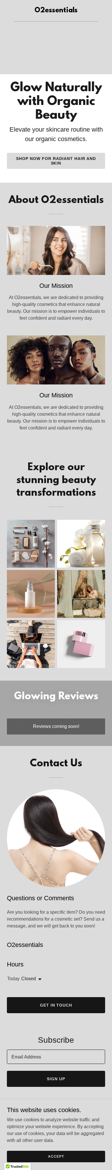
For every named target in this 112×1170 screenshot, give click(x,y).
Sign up (56, 1079)
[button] (38, 979)
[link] (56, 10)
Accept (56, 1156)
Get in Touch (56, 1005)
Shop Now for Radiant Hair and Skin (56, 160)
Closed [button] (28, 978)
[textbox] (56, 1057)
